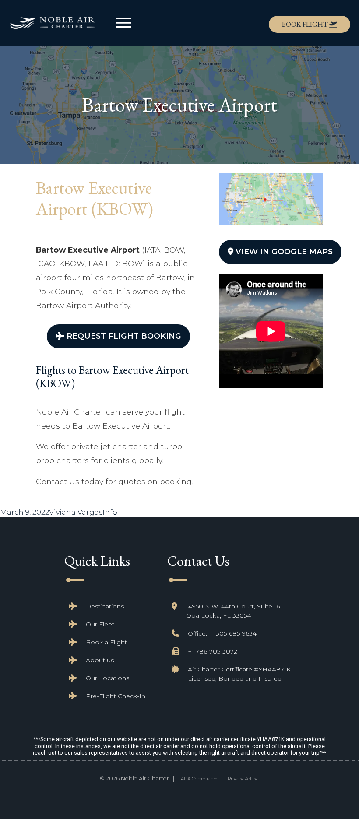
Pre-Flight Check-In (115, 696)
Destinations (105, 606)
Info (109, 512)
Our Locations (107, 678)
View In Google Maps (283, 251)
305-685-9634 (236, 633)
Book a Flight (106, 642)
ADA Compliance (199, 779)
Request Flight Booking (122, 336)
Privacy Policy (242, 779)
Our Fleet (100, 624)
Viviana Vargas (75, 512)
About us (100, 660)
